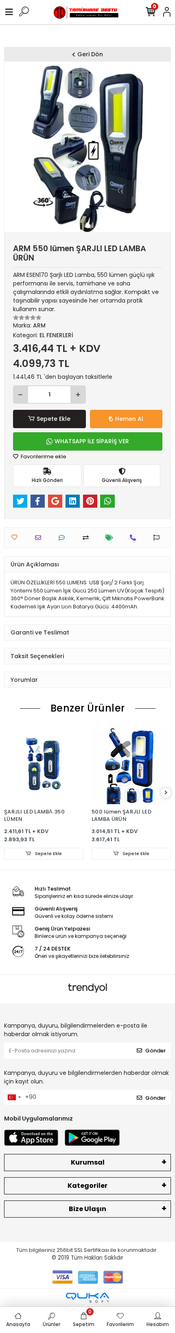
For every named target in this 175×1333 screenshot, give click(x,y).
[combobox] (13, 1097)
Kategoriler (87, 1185)
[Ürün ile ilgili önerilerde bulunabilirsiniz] (158, 538)
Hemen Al (129, 419)
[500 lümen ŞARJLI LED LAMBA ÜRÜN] (131, 764)
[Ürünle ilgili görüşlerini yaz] (64, 538)
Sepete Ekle (53, 419)
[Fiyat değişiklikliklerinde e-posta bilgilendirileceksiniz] (111, 538)
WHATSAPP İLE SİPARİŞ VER (92, 441)
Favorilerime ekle (43, 456)
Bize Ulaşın (87, 1209)
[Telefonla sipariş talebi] (135, 538)
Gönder (155, 1050)
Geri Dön (90, 54)
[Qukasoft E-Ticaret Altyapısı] (87, 1298)
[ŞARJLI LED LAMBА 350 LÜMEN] (43, 764)
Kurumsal (88, 1162)
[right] (166, 792)
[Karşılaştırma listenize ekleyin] (88, 538)
